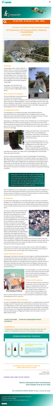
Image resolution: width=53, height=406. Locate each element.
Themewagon (12, 398)
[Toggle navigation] (49, 2)
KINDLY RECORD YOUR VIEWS (16, 377)
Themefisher (28, 396)
